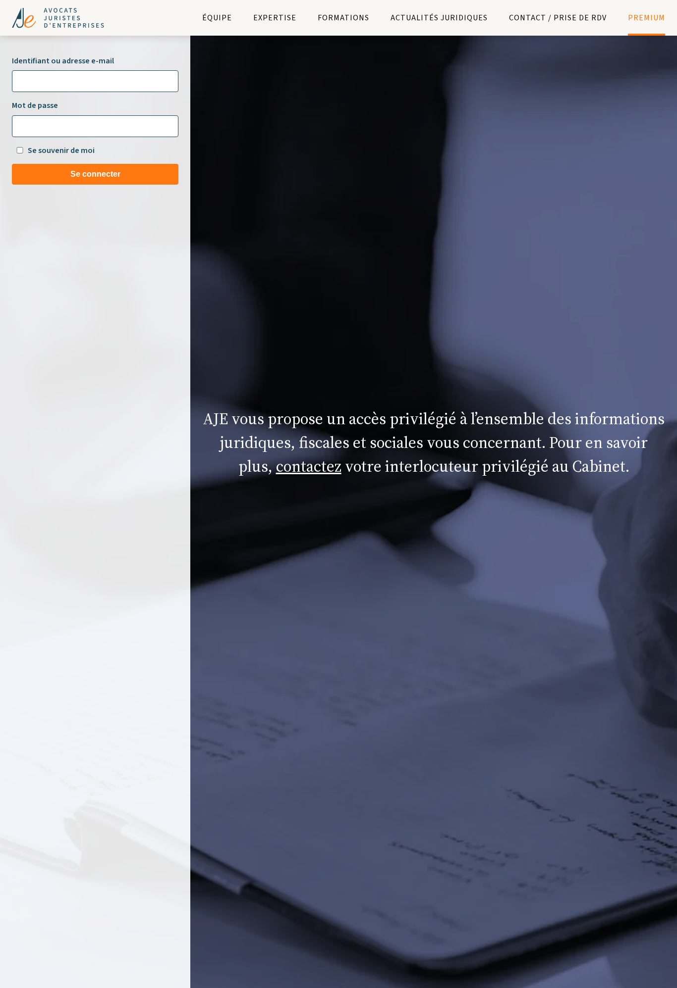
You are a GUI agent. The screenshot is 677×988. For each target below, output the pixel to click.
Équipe (217, 17)
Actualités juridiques (439, 17)
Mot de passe (35, 105)
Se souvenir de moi (61, 150)
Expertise (274, 17)
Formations (343, 17)
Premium (646, 17)
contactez (308, 466)
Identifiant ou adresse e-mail (63, 60)
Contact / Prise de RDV (558, 17)
